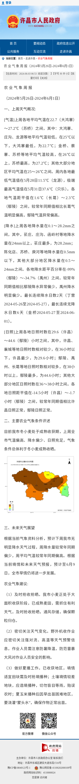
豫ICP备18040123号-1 (18, 767)
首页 (20, 58)
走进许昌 (66, 51)
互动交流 (39, 51)
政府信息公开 (66, 43)
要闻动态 (39, 43)
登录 (8, 2)
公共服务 (13, 51)
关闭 (43, 78)
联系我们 (58, 758)
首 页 (13, 43)
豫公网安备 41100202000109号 (56, 767)
